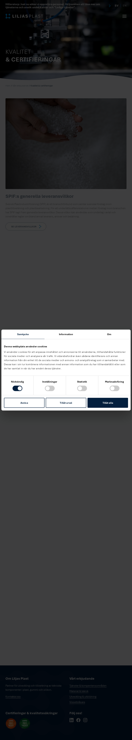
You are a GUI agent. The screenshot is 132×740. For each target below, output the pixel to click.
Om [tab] (109, 334)
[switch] (50, 388)
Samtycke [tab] (23, 334)
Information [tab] (66, 334)
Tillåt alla (108, 402)
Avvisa (24, 402)
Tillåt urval (66, 402)
